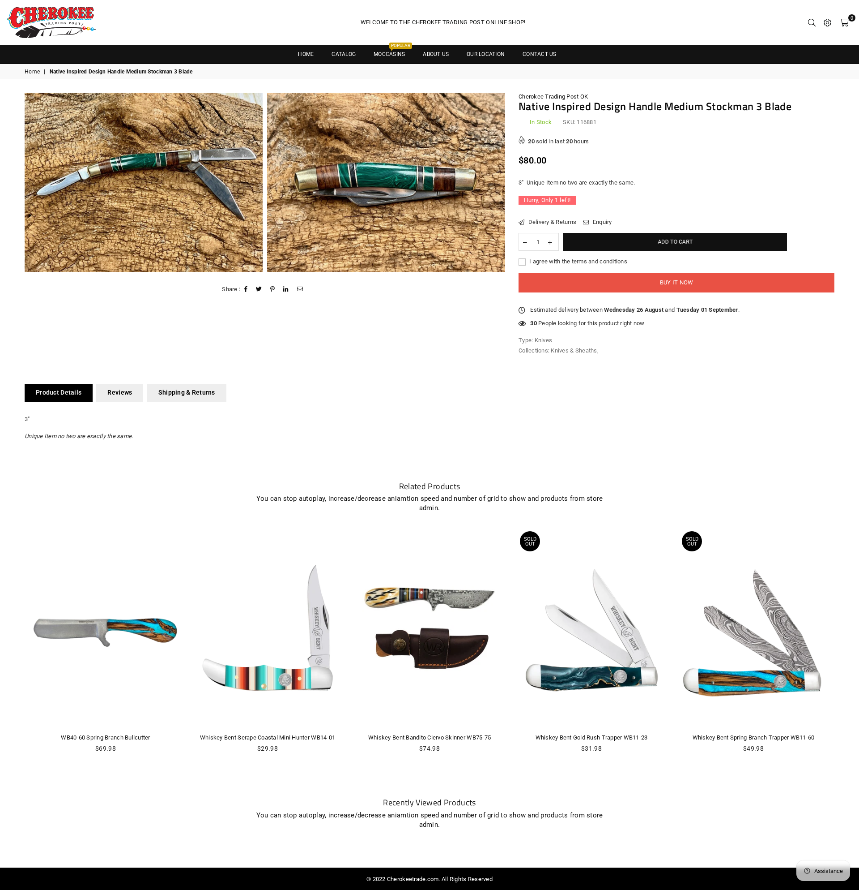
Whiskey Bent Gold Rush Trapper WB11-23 (592, 737)
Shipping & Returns (186, 392)
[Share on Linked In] (286, 289)
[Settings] (827, 22)
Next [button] (844, 658)
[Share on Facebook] (246, 289)
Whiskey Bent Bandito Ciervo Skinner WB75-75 (429, 737)
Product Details (58, 392)
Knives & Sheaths (574, 350)
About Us (436, 54)
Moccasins (392, 51)
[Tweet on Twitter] (259, 289)
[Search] (812, 22)
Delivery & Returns (551, 222)
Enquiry (601, 222)
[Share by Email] (300, 289)
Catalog (344, 54)
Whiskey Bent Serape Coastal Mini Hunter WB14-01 (267, 737)
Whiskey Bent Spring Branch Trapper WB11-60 (754, 737)
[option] (144, 182)
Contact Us (539, 54)
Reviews (119, 392)
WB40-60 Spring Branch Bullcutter (105, 737)
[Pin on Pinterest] (272, 289)
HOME (306, 54)
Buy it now (676, 282)
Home (32, 72)
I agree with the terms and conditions (577, 261)
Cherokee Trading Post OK (553, 96)
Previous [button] (14, 658)
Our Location (486, 54)
